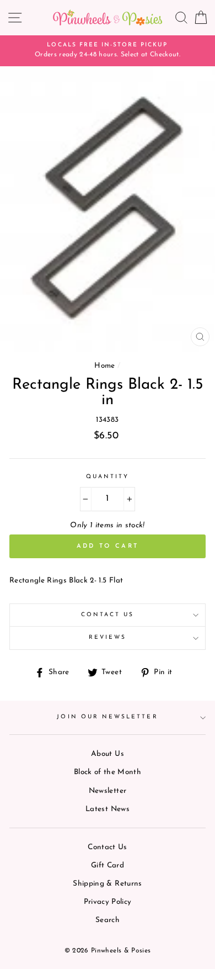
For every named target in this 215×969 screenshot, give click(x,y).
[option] (107, 51)
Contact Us (108, 615)
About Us (107, 754)
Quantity (107, 477)
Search (107, 920)
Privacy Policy (108, 902)
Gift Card (107, 865)
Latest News (107, 809)
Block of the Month (107, 772)
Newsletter (107, 791)
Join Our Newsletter (107, 717)
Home (104, 365)
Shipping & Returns (107, 883)
